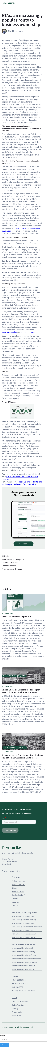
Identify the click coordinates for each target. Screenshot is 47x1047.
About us (15, 902)
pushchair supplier (9, 332)
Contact (15, 905)
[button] (30, 3)
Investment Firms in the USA (23, 969)
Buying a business (18, 884)
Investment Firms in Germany (23, 951)
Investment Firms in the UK (22, 948)
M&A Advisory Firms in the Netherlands (27, 927)
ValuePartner (15, 871)
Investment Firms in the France (24, 955)
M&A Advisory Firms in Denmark (24, 934)
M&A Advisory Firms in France (23, 923)
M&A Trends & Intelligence (13, 559)
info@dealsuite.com (19, 983)
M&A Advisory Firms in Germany (24, 920)
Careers (15, 898)
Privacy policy (17, 1012)
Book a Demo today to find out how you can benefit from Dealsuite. (22, 483)
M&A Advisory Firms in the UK (23, 916)
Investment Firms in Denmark (23, 966)
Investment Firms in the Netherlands (26, 958)
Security (15, 1008)
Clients (14, 888)
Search (2, 1035)
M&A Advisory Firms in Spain (22, 930)
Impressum (16, 1015)
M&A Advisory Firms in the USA (23, 937)
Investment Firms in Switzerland (24, 962)
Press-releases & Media (12, 569)
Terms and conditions (20, 1001)
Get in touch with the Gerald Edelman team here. (20, 477)
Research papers (9, 566)
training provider (28, 332)
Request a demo (18, 891)
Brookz (5, 871)
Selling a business (19, 881)
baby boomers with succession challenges (22, 229)
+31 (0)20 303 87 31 (19, 980)
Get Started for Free (19, 895)
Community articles (10, 562)
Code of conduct (18, 1005)
